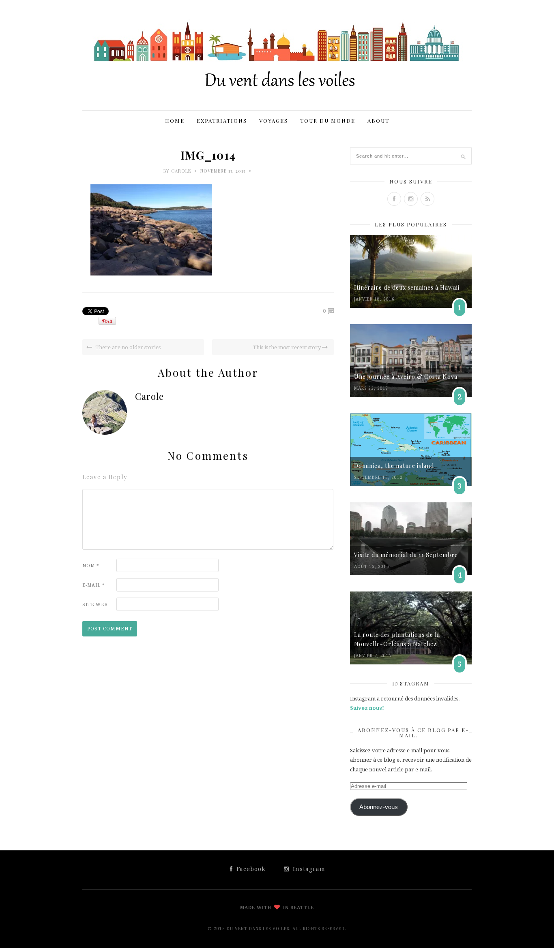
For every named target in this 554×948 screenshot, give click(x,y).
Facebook (249, 869)
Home (175, 120)
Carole (181, 171)
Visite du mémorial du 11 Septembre (406, 555)
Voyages (273, 120)
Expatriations (222, 120)
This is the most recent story (287, 347)
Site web (95, 604)
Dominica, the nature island (394, 466)
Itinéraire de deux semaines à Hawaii (407, 287)
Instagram (308, 869)
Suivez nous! (367, 708)
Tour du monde (327, 120)
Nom (90, 565)
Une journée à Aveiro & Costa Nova (405, 376)
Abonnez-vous (378, 807)
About (378, 120)
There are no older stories (127, 347)
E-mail (93, 585)
